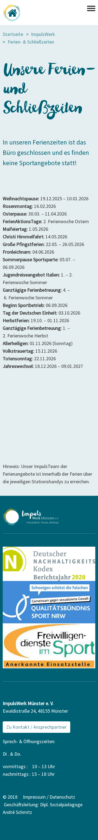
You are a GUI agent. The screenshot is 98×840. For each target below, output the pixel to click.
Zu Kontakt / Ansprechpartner (36, 727)
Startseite (13, 34)
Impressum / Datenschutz (49, 797)
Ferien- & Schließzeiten (31, 42)
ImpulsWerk (43, 34)
